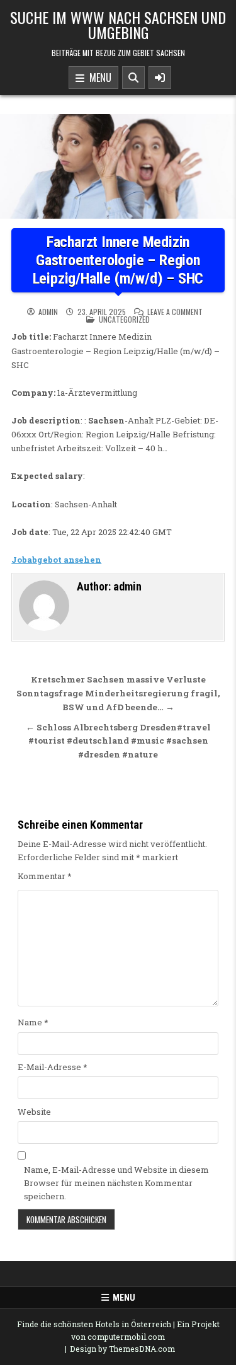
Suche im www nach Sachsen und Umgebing (118, 24)
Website (34, 1111)
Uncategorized (124, 319)
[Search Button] (133, 77)
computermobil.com (126, 1337)
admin (48, 312)
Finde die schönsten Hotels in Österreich (94, 1324)
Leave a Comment (175, 312)
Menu (97, 77)
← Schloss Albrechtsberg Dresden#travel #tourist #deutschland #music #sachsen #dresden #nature (118, 741)
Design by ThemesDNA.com (122, 1349)
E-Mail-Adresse (52, 1067)
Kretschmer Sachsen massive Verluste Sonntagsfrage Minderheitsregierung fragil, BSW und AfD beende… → (118, 693)
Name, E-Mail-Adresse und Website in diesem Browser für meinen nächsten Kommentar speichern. (116, 1183)
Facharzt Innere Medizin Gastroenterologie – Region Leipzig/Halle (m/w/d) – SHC (118, 260)
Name (33, 1022)
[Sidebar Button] (160, 77)
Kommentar (45, 876)
